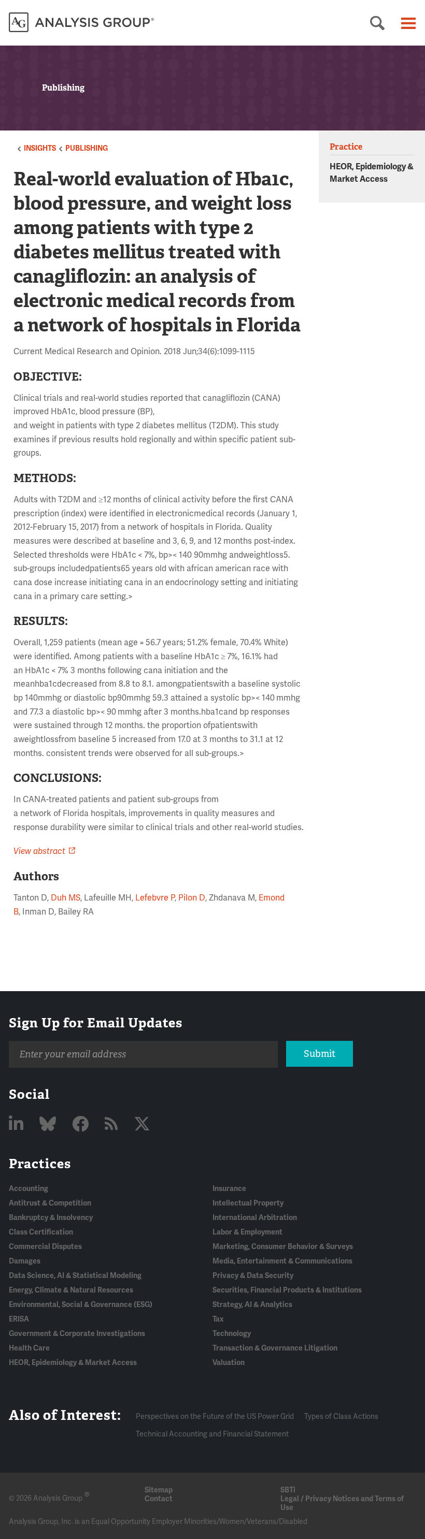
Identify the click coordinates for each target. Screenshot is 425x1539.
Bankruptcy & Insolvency (51, 1217)
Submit (319, 1053)
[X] (142, 1124)
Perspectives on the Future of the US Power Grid (215, 1416)
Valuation (228, 1362)
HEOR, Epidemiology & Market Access (73, 1362)
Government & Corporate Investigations (77, 1333)
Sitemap (159, 1490)
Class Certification (41, 1232)
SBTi (287, 1490)
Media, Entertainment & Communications (282, 1261)
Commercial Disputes (45, 1246)
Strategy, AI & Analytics (252, 1304)
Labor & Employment (247, 1232)
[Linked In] (18, 1124)
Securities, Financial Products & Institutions (287, 1290)
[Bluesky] (49, 1124)
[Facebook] (82, 1124)
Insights (40, 148)
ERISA (19, 1319)
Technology (231, 1333)
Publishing (86, 148)
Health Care (29, 1348)
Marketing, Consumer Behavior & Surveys (282, 1246)
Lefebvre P (155, 898)
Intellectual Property (248, 1203)
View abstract (39, 851)
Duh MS (65, 898)
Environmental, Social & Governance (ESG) (80, 1304)
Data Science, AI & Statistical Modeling (75, 1275)
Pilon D (191, 898)
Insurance (229, 1188)
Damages (24, 1261)
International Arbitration (254, 1217)
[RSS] (113, 1124)
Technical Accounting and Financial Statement (212, 1434)
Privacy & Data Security (252, 1275)
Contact (159, 1498)
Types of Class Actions (341, 1416)
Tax (217, 1319)
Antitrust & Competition (50, 1203)
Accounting (28, 1188)
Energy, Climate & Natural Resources (71, 1290)
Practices (40, 1163)
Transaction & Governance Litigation (274, 1348)
